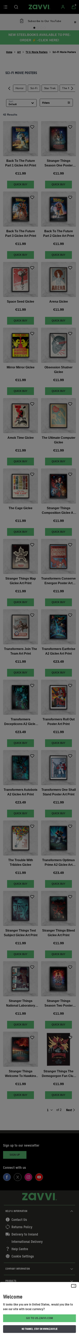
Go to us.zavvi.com (39, 1318)
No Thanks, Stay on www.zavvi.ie (40, 1328)
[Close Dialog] (73, 1285)
